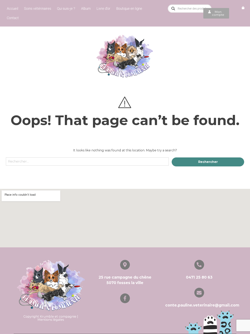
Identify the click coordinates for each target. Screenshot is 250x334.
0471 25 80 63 (199, 277)
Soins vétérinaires (37, 8)
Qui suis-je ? (66, 8)
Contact (13, 18)
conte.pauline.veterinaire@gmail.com (202, 305)
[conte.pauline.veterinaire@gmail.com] (199, 293)
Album (86, 8)
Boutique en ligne (129, 8)
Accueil (12, 8)
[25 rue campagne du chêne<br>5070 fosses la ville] (125, 265)
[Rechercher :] (87, 163)
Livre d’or (103, 8)
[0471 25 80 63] (199, 265)
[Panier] (243, 8)
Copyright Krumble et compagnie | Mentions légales (50, 318)
